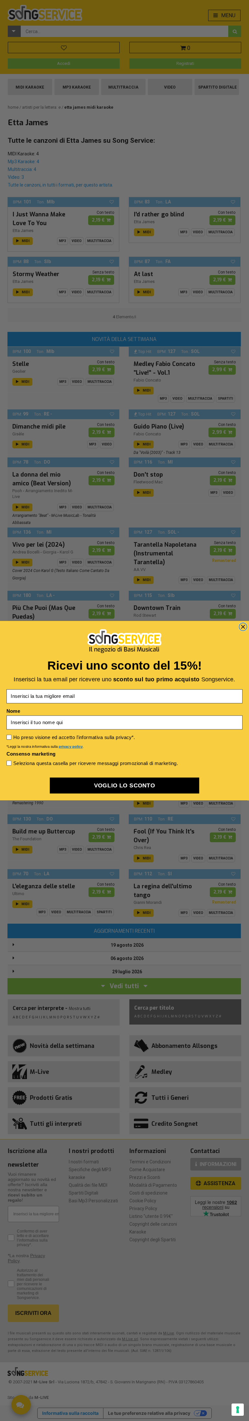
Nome (13, 711)
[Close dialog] (243, 627)
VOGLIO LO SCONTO (124, 785)
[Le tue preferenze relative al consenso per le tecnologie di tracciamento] (237, 1409)
